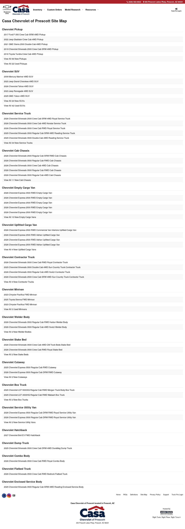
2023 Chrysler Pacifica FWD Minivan (20, 294)
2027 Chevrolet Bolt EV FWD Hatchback (22, 435)
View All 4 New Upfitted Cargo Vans (20, 249)
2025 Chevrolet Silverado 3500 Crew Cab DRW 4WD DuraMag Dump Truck (38, 448)
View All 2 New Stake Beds (16, 354)
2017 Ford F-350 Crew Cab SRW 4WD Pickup (24, 34)
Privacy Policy (155, 494)
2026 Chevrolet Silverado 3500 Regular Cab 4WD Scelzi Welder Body (35, 327)
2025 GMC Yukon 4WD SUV (17, 95)
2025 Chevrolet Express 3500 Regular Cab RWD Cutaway (30, 367)
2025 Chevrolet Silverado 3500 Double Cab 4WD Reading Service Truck (36, 137)
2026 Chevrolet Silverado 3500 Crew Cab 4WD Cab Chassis (31, 165)
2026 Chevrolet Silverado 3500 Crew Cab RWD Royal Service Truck (34, 128)
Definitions (134, 494)
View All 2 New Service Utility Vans (19, 422)
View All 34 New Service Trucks (18, 142)
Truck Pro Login (177, 494)
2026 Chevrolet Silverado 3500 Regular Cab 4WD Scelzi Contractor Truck (37, 272)
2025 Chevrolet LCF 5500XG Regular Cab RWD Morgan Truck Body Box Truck (39, 390)
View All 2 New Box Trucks (16, 399)
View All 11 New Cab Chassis (17, 180)
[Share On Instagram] (9, 495)
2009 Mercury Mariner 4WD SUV (18, 76)
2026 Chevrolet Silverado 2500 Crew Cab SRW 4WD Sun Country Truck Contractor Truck (44, 276)
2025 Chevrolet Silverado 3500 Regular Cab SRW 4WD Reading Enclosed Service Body (44, 486)
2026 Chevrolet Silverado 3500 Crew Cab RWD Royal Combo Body (34, 461)
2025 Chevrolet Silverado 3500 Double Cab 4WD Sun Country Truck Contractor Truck (42, 267)
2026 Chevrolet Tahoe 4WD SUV (18, 86)
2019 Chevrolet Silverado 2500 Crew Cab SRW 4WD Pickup (31, 49)
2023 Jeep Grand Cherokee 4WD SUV (21, 81)
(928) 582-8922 (135, 2)
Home (118, 494)
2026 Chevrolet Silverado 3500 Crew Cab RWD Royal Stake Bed (33, 349)
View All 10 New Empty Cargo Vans (20, 217)
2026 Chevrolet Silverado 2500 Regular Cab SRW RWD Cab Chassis (35, 155)
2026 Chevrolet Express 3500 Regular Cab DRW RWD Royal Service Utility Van (40, 412)
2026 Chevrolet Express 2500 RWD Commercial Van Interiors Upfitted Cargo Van (40, 230)
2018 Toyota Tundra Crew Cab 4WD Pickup (23, 54)
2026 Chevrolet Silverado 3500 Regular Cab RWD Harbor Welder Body (36, 322)
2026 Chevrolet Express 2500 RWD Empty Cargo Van (28, 197)
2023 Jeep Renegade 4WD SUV (18, 91)
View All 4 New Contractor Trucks (19, 281)
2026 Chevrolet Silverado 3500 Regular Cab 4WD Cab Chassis (32, 175)
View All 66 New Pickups (15, 58)
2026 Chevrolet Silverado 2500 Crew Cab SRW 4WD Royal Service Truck (37, 118)
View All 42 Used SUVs (14, 105)
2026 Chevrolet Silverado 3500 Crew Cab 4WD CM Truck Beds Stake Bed (37, 344)
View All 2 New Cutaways (15, 377)
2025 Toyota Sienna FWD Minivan (19, 299)
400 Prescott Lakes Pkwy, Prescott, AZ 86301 (163, 2)
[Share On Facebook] (4, 495)
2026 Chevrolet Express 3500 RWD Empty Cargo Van (28, 192)
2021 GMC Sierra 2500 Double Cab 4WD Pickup (26, 44)
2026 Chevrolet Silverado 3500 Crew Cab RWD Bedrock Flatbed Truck (35, 473)
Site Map (144, 494)
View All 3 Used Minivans (15, 309)
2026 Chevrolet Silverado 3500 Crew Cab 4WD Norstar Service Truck (35, 123)
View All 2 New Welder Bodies (17, 331)
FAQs (125, 494)
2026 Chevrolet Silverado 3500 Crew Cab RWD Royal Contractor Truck (36, 262)
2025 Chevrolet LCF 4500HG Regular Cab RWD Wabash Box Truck (34, 394)
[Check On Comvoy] (14, 495)
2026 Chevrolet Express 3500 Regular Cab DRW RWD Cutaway (33, 372)
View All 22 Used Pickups (15, 63)
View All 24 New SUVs (14, 100)
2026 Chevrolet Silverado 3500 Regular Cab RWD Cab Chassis (32, 160)
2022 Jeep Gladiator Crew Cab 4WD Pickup (23, 39)
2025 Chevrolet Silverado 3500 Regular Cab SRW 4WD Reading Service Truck (39, 133)
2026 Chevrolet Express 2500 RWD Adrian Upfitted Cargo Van (32, 234)
